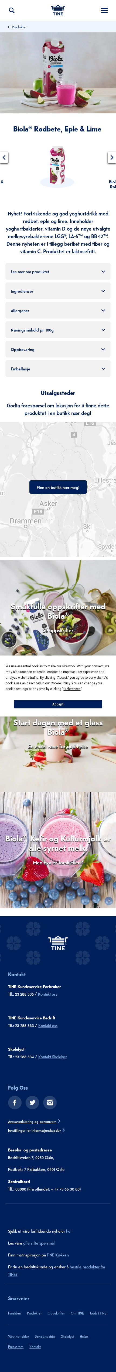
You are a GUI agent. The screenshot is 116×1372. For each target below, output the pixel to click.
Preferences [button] (71, 689)
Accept (58, 704)
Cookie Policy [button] (60, 683)
